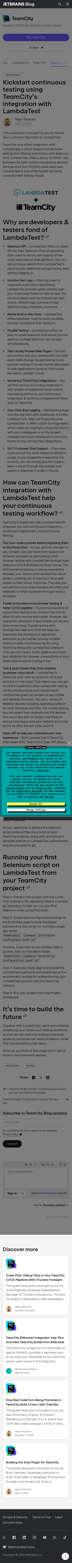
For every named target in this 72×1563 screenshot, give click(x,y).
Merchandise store (20, 1547)
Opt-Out (49, 797)
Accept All (36, 804)
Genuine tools (13, 1522)
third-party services (29, 791)
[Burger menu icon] (67, 4)
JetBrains (31, 1554)
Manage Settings (36, 809)
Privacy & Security (15, 1517)
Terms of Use (44, 788)
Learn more (43, 770)
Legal (59, 1517)
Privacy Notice (15, 788)
